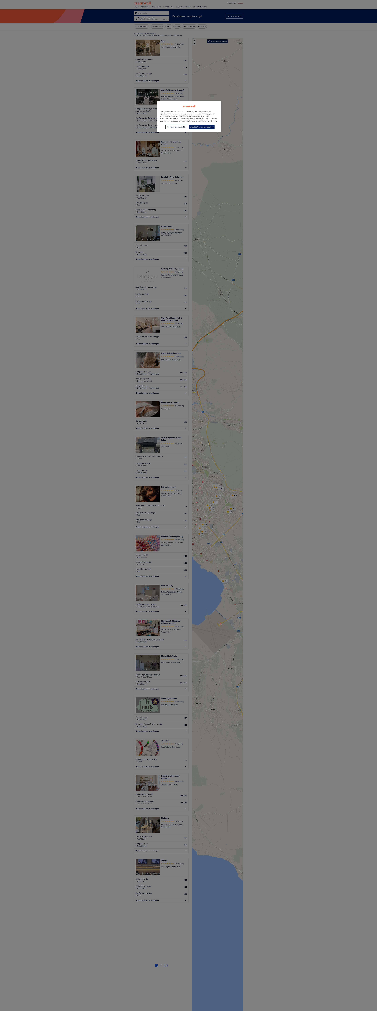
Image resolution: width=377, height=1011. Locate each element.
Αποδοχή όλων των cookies (201, 127)
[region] (189, 116)
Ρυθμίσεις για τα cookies (177, 127)
